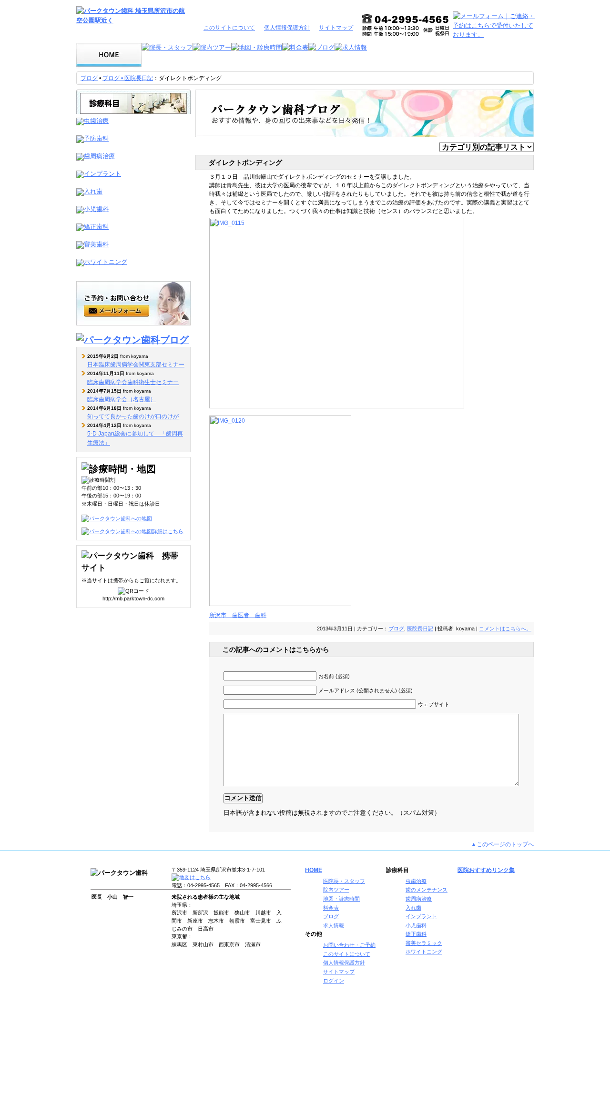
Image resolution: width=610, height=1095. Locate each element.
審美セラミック (424, 943)
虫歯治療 (416, 881)
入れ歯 (413, 908)
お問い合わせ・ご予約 (349, 945)
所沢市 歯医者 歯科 (237, 615)
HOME (313, 870)
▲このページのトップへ (502, 844)
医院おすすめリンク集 (486, 870)
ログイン (333, 980)
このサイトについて (229, 27)
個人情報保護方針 (287, 27)
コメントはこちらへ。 (505, 628)
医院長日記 (420, 628)
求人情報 (333, 925)
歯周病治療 (419, 899)
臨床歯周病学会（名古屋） (121, 399)
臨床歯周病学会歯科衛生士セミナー (133, 382)
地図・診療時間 (341, 899)
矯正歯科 (416, 934)
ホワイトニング (424, 951)
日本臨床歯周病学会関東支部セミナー (135, 364)
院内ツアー (336, 889)
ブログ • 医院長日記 (127, 78)
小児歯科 (416, 925)
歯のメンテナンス (426, 889)
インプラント (421, 916)
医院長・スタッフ (344, 881)
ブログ (89, 78)
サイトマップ (336, 27)
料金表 (331, 908)
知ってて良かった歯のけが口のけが (133, 416)
